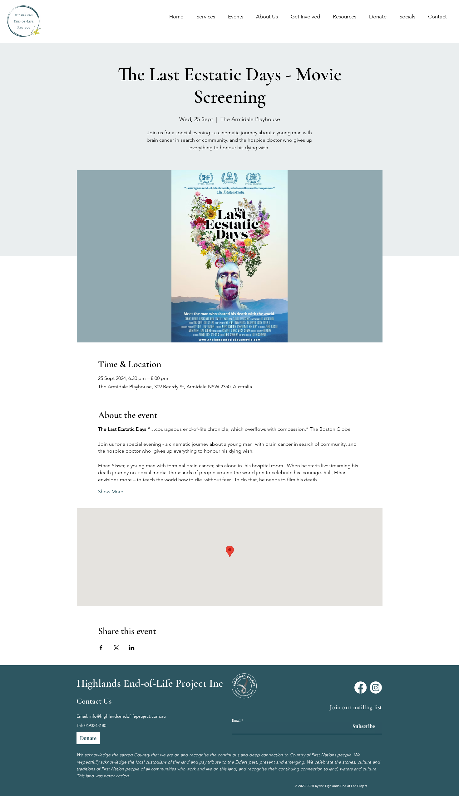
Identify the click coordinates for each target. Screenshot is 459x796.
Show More (110, 491)
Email (236, 720)
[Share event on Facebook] (101, 647)
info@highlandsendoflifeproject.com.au (127, 716)
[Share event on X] (116, 647)
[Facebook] (360, 687)
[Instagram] (376, 687)
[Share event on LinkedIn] (132, 647)
